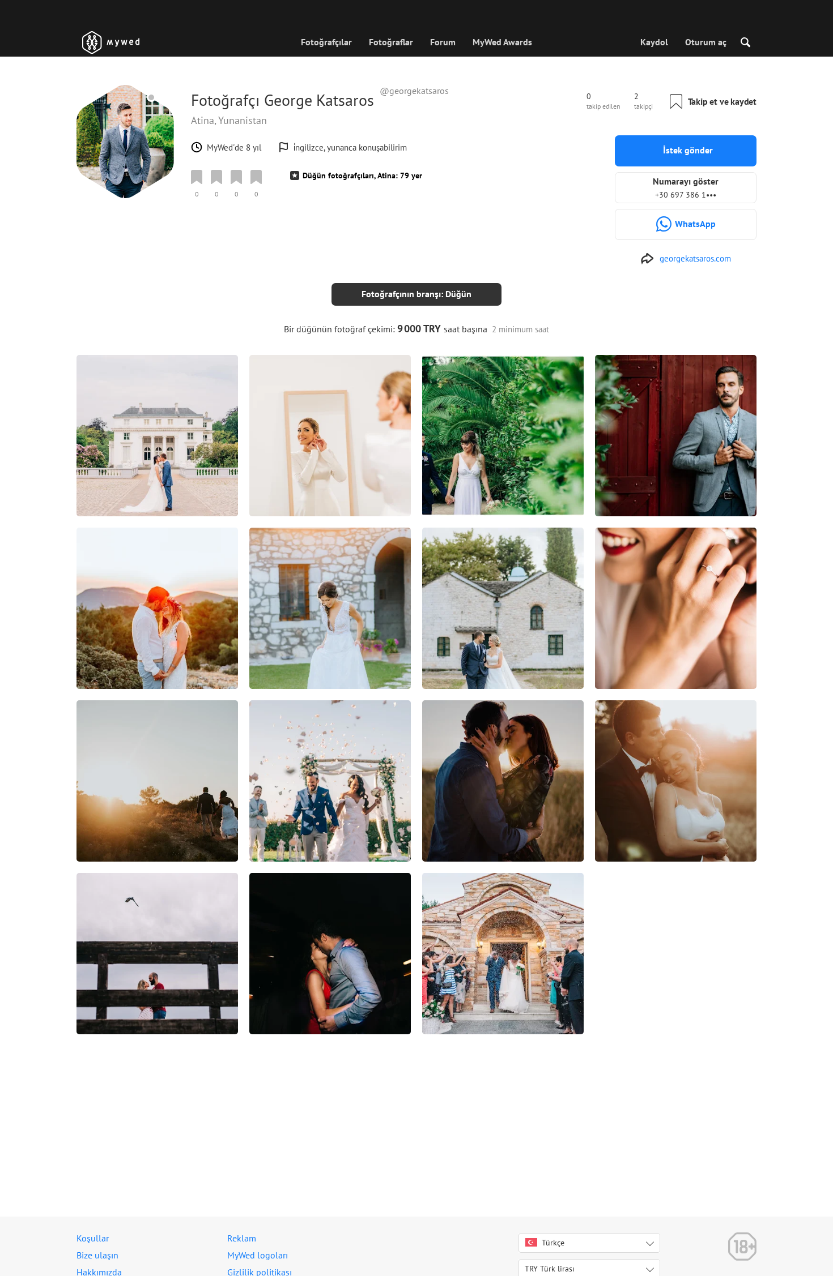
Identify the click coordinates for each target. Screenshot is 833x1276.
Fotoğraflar (391, 42)
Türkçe (553, 1243)
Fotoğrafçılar (326, 42)
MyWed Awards (502, 42)
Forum (443, 42)
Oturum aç (705, 42)
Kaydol (654, 42)
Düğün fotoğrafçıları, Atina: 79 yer (362, 175)
